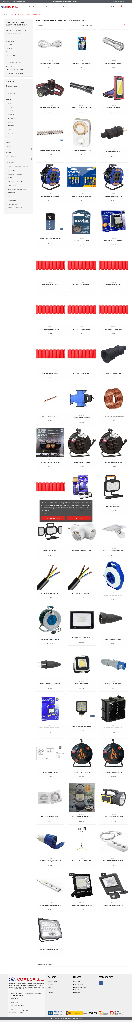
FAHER (10, 111)
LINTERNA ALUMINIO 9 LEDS (113, 63)
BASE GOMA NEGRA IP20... (113, 639)
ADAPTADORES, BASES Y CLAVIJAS (16, 30)
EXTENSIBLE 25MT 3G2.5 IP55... (50, 639)
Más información (46, 514)
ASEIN (10, 107)
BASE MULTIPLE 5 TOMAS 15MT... (50, 905)
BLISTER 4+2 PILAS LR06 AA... (82, 63)
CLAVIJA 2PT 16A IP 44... (113, 152)
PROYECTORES (10, 55)
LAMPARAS (9, 48)
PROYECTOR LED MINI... (82, 683)
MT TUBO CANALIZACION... (50, 285)
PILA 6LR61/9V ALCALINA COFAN (50, 239)
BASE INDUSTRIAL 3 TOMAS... (82, 418)
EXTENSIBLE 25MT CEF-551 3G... (82, 772)
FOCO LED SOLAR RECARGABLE (113, 816)
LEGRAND (11, 126)
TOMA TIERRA (10, 59)
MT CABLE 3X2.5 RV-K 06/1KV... (81, 593)
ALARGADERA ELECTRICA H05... (50, 63)
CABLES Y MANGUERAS (13, 34)
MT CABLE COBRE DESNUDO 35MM (113, 416)
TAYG (10, 129)
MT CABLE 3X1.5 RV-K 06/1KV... (50, 593)
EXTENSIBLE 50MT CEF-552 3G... (113, 772)
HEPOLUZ (11, 118)
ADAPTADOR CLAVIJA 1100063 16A (50, 861)
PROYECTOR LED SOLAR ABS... (113, 240)
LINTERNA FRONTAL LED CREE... (50, 107)
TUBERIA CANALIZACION (13, 62)
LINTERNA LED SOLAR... (113, 107)
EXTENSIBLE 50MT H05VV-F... (113, 196)
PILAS (7, 52)
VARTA (10, 137)
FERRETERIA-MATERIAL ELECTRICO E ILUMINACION (17, 24)
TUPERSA (11, 133)
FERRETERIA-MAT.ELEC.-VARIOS (15, 70)
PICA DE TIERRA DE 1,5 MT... (50, 416)
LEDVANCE (11, 122)
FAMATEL (11, 114)
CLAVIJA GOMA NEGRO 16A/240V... (50, 683)
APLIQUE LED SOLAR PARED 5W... (113, 550)
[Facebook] (101, 983)
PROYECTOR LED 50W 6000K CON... (50, 728)
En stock (11, 90)
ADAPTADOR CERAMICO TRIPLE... (81, 550)
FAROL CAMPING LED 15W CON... (82, 816)
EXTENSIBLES (10, 41)
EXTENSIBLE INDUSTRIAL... (82, 462)
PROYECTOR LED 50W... (50, 550)
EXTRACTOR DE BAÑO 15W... (50, 816)
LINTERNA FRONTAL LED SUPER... (50, 462)
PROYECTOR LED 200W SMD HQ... (82, 905)
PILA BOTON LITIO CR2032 (82, 240)
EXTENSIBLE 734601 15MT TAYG (113, 595)
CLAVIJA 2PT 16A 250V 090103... (113, 683)
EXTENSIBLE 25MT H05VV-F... (50, 196)
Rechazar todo (53, 518)
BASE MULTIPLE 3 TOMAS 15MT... (113, 861)
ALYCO (10, 103)
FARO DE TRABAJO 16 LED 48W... (82, 726)
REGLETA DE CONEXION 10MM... (50, 150)
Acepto (79, 518)
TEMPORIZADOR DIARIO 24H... (82, 150)
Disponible (12, 93)
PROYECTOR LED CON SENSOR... (113, 905)
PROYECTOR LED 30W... (113, 506)
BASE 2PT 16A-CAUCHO (113, 373)
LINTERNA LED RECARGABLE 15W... (82, 107)
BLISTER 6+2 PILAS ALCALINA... (81, 196)
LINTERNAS (9, 45)
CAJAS (7, 37)
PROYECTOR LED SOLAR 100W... (50, 949)
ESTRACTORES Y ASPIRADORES (15, 73)
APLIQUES (9, 66)
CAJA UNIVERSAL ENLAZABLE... (113, 728)
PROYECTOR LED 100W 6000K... (81, 637)
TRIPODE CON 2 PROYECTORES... (82, 861)
